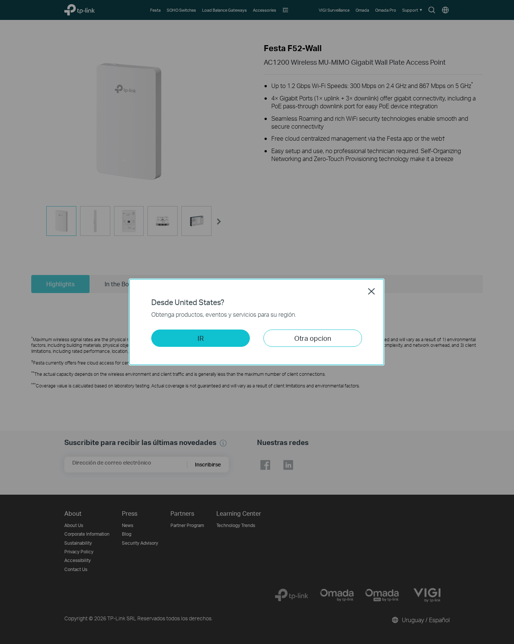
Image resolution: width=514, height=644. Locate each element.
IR (201, 338)
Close (371, 291)
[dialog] (257, 322)
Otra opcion (312, 338)
